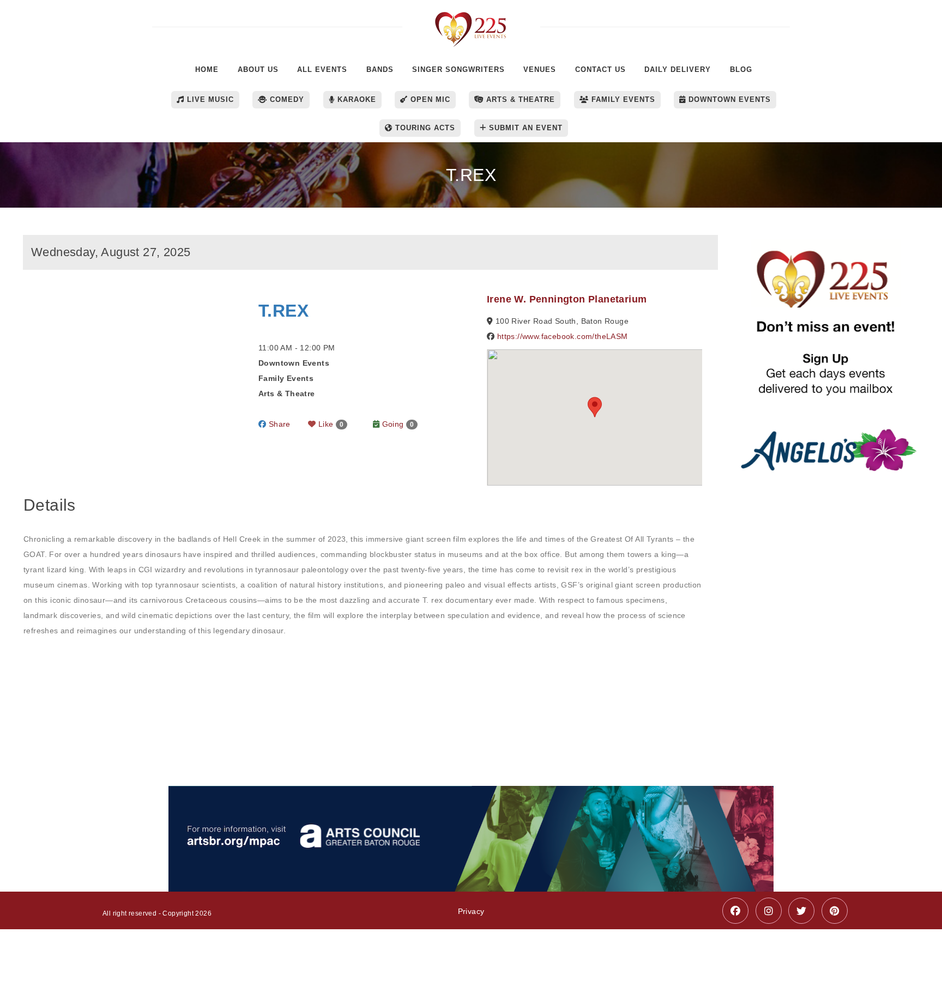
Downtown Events (728, 99)
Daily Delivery (677, 69)
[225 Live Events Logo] (471, 24)
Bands (380, 69)
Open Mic (429, 99)
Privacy (471, 911)
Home (207, 69)
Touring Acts (423, 128)
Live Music (209, 99)
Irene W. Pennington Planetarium (567, 299)
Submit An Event (524, 128)
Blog (741, 69)
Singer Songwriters (458, 69)
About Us (258, 69)
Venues (539, 69)
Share (278, 424)
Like (330, 424)
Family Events (622, 99)
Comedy (285, 99)
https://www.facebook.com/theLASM (562, 336)
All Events (322, 69)
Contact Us (600, 69)
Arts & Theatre (519, 99)
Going (396, 424)
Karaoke (355, 99)
